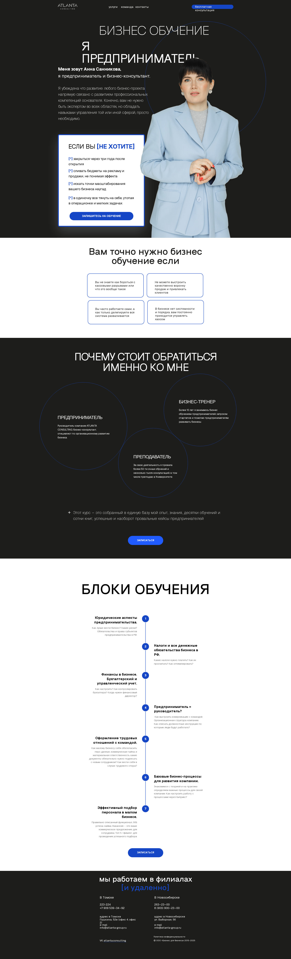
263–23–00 (162, 904)
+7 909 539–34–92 (112, 908)
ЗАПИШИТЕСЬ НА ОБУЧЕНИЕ (101, 216)
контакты (142, 7)
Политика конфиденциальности (169, 937)
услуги (113, 7)
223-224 (105, 904)
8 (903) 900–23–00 (167, 908)
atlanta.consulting (115, 940)
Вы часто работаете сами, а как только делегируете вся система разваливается (115, 312)
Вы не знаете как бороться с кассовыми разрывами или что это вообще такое (115, 286)
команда (127, 7)
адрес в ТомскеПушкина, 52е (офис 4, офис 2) (118, 919)
